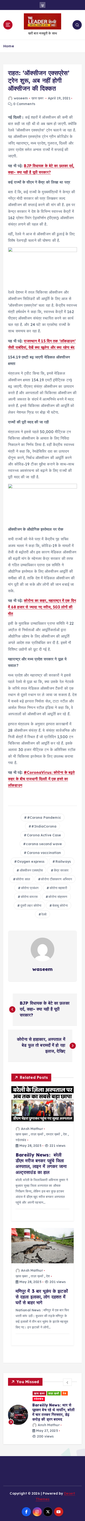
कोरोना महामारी (58, 888)
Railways (63, 861)
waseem (21, 98)
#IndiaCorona (43, 826)
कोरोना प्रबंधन (29, 888)
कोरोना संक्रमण (57, 897)
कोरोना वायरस (29, 897)
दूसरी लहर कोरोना (31, 905)
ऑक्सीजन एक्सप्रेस (31, 870)
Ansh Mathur (32, 1129)
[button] (67, 1382)
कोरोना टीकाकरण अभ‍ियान (56, 879)
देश (65, 1134)
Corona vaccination (44, 853)
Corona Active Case (44, 835)
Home (8, 46)
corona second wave (44, 844)
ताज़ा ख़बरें (37, 1134)
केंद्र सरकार (61, 870)
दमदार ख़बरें (53, 1134)
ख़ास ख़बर (37, 98)
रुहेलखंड (21, 1140)
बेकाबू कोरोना (60, 905)
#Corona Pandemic (44, 817)
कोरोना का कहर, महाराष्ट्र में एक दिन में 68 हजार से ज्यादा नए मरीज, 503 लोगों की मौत (42, 607)
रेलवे (44, 914)
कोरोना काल (23, 879)
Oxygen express (30, 861)
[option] (47, 1409)
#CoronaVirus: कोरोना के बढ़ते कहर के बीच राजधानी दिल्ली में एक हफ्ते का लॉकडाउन (41, 779)
